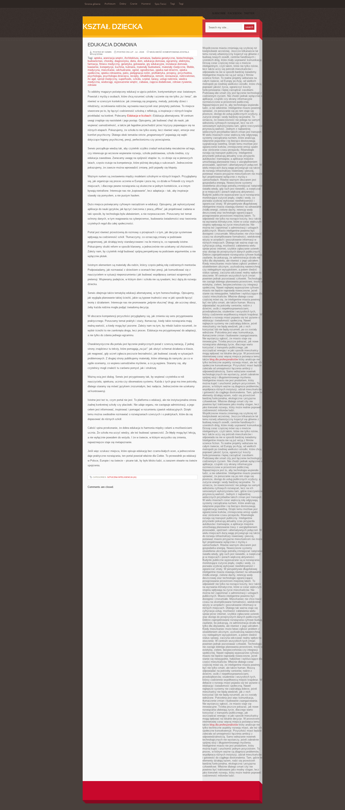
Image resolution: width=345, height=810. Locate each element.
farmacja (93, 63)
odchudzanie (123, 69)
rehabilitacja (147, 75)
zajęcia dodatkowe (160, 81)
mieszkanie (107, 69)
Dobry (123, 4)
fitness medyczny (109, 63)
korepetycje (106, 66)
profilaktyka (158, 72)
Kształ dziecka (113, 27)
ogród (135, 69)
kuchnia (119, 66)
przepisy (171, 72)
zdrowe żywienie (181, 81)
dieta (133, 60)
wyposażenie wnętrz (126, 81)
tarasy (154, 78)
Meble (190, 66)
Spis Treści (160, 4)
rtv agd (92, 78)
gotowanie (139, 63)
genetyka (126, 63)
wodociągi (107, 81)
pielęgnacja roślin (140, 72)
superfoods (125, 78)
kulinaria (130, 66)
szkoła (137, 78)
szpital (146, 78)
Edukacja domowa (112, 45)
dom (139, 60)
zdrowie (92, 84)
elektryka (184, 60)
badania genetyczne (163, 57)
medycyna (94, 69)
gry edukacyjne (155, 63)
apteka (98, 57)
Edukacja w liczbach (139, 115)
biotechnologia (184, 57)
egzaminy (171, 60)
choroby (108, 60)
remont (160, 75)
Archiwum (110, 4)
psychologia (94, 75)
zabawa (143, 81)
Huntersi (146, 4)
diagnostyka (122, 60)
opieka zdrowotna (111, 72)
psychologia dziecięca (116, 75)
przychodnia (185, 72)
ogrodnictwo (147, 69)
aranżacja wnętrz (113, 57)
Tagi (172, 4)
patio (125, 72)
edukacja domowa (154, 60)
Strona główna (92, 4)
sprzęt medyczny (107, 78)
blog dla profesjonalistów (224, 359)
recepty (134, 75)
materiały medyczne (173, 66)
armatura (145, 57)
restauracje (171, 75)
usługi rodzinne (168, 78)
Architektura (131, 57)
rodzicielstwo (186, 75)
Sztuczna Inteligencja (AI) (121, 477)
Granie (133, 4)
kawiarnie (93, 66)
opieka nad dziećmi (167, 69)
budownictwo (95, 60)
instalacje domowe (176, 63)
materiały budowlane (148, 66)
